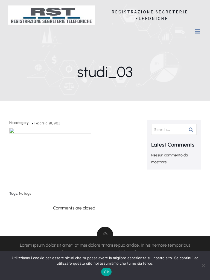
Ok (106, 272)
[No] (203, 265)
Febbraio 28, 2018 (47, 123)
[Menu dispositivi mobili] (197, 31)
